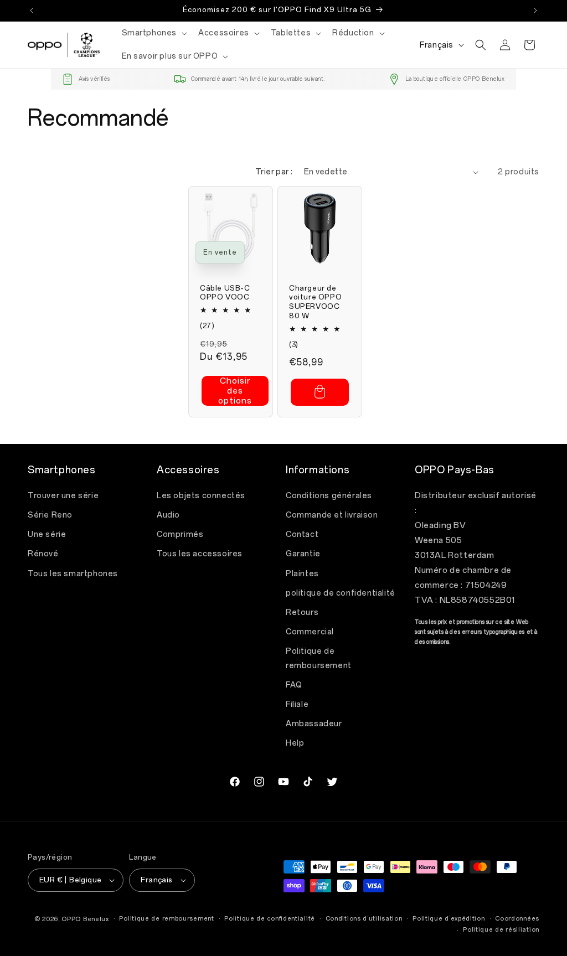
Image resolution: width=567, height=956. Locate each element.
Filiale (297, 704)
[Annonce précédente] (31, 10)
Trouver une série (63, 495)
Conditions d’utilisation (364, 918)
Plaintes (302, 573)
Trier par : (273, 172)
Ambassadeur (314, 723)
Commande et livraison (332, 515)
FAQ (294, 685)
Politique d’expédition (448, 918)
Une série (47, 534)
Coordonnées (517, 918)
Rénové (43, 554)
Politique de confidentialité (269, 918)
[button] (153, 33)
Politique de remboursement (319, 658)
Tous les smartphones (73, 573)
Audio (168, 515)
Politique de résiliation (501, 929)
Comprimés (180, 534)
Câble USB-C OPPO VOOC (225, 293)
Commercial (310, 632)
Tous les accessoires (200, 554)
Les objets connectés (201, 495)
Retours (302, 612)
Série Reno (50, 515)
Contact (302, 534)
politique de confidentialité (340, 593)
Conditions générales (329, 495)
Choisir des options (235, 391)
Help (295, 743)
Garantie (303, 554)
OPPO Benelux (85, 919)
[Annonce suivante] (535, 10)
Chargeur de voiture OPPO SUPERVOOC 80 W (315, 302)
